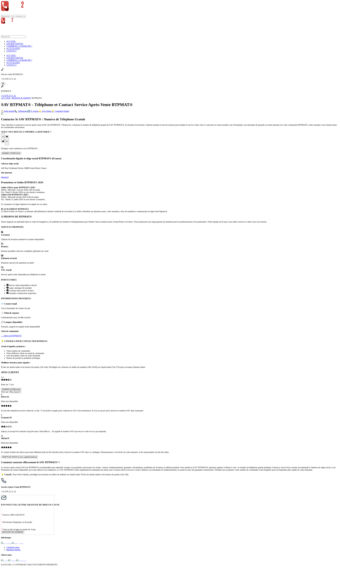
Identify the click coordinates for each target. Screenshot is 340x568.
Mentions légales (13, 550)
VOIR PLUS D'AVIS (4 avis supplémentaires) (19, 457)
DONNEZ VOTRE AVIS (11, 153)
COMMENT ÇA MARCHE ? (19, 46)
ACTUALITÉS (13, 48)
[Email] (4, 560)
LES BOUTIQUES (14, 44)
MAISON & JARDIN (21, 98)
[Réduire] (3, 83)
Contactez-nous (12, 547)
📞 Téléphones (21, 111)
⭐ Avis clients (45, 111)
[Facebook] (21, 560)
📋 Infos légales (8, 111)
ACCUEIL (11, 41)
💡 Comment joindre (60, 111)
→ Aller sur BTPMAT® (11, 336)
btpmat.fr (5, 177)
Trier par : (5, 392)
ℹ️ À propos (33, 111)
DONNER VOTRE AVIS (11, 389)
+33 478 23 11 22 (8, 95)
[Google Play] (18, 543)
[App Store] (6, 543)
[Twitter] (12, 560)
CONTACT (11, 51)
